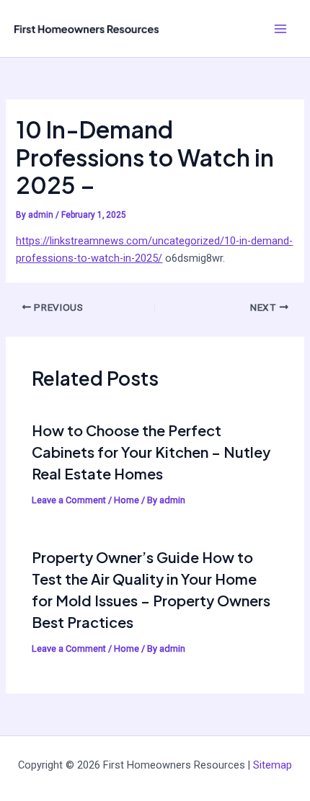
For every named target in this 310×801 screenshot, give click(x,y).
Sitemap (272, 764)
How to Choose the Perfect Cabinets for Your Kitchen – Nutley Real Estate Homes (151, 451)
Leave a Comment (69, 500)
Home (126, 500)
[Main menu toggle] (280, 29)
